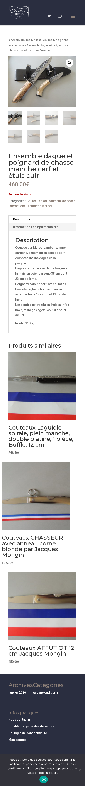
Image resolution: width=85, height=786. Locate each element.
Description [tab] (21, 219)
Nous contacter (19, 719)
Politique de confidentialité (27, 733)
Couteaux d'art (37, 201)
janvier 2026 (17, 692)
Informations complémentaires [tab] (35, 227)
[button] (69, 63)
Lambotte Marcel (40, 206)
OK (44, 779)
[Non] (79, 770)
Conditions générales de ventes (31, 726)
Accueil (13, 40)
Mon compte (17, 739)
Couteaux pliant (31, 40)
